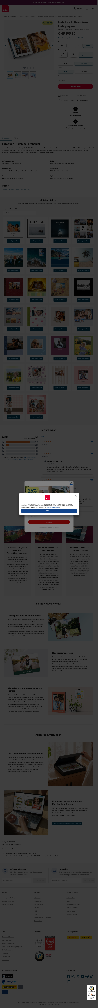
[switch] (92, 998)
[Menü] (95, 986)
